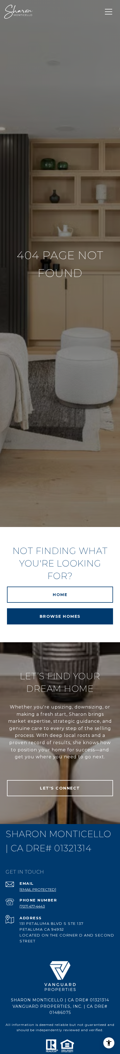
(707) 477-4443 (32, 906)
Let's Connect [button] (60, 788)
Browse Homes (60, 616)
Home (60, 594)
